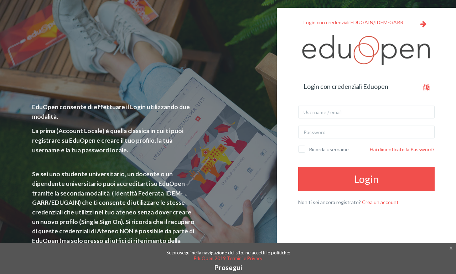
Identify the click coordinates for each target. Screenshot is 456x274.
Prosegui (228, 267)
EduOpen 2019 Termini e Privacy (228, 258)
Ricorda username (329, 149)
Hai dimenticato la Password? (402, 149)
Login (366, 179)
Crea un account (380, 202)
